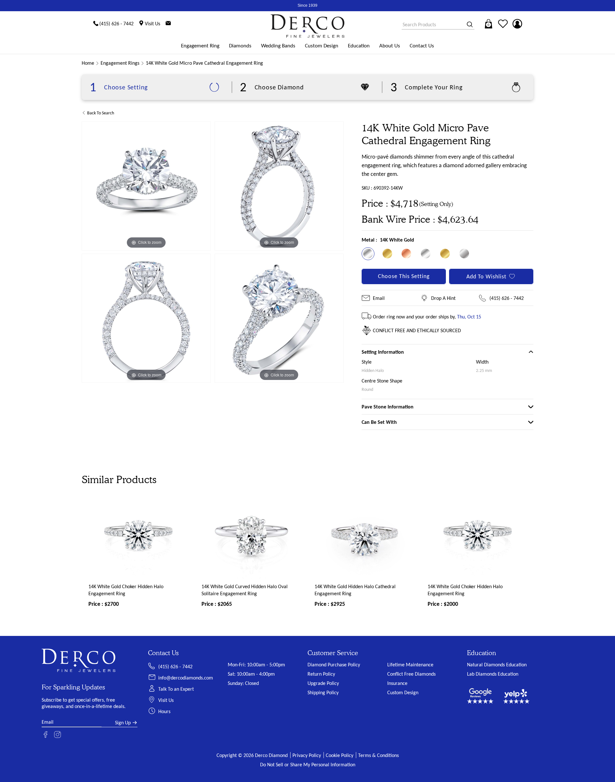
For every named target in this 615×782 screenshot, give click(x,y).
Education (359, 45)
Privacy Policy (306, 755)
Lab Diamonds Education (492, 674)
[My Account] (517, 24)
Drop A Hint (443, 298)
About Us (389, 45)
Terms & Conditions (378, 755)
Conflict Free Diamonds (411, 674)
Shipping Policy (323, 692)
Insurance (397, 683)
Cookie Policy (339, 755)
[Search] (467, 25)
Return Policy (321, 674)
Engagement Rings (120, 63)
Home (88, 63)
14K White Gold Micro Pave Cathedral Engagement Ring (204, 63)
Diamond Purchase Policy (334, 665)
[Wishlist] (503, 24)
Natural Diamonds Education (497, 665)
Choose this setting (404, 276)
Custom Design (321, 45)
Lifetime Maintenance (410, 665)
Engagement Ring (200, 45)
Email (379, 298)
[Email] (168, 24)
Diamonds (240, 45)
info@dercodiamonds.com (185, 678)
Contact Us (422, 45)
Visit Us (166, 700)
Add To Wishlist (486, 276)
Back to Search (100, 113)
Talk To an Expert (176, 689)
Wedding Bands (278, 45)
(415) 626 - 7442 (506, 298)
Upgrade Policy (323, 683)
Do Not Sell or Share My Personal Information (307, 764)
